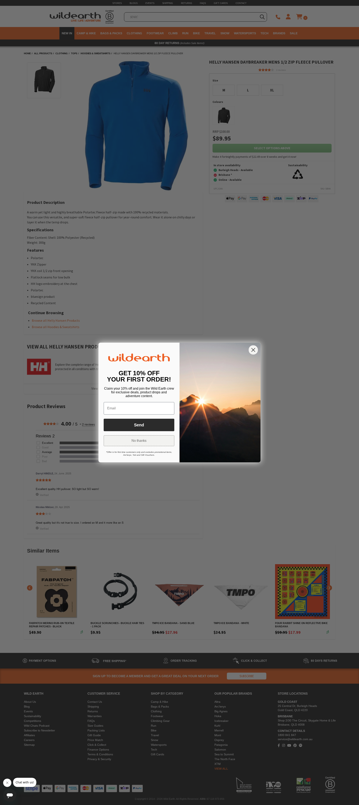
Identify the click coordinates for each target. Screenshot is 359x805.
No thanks (139, 440)
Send (139, 425)
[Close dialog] (253, 350)
